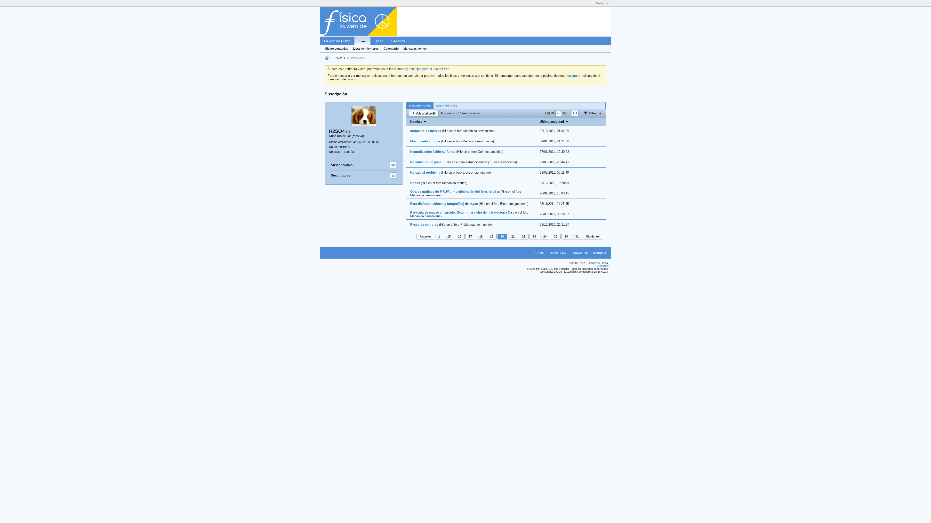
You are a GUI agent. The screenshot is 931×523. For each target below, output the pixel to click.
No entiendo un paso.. (426, 162)
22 (523, 236)
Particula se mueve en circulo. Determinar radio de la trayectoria (458, 212)
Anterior (425, 236)
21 (513, 236)
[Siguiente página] (576, 113)
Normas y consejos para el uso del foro (421, 69)
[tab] (419, 105)
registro (352, 79)
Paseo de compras (424, 224)
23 (534, 236)
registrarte (573, 75)
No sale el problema (425, 172)
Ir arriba (599, 253)
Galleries (398, 41)
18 (481, 236)
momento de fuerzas (425, 131)
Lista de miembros (366, 48)
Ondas (415, 183)
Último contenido (336, 48)
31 (577, 236)
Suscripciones (342, 165)
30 (566, 236)
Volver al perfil (425, 113)
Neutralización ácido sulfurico (432, 152)
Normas (539, 253)
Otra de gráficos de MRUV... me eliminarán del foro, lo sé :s (455, 191)
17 (470, 236)
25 (555, 236)
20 (502, 236)
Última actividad (552, 121)
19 (491, 236)
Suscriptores (340, 175)
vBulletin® (603, 265)
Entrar (600, 3)
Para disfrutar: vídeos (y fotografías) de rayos (444, 204)
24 (545, 236)
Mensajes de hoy (415, 48)
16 (459, 236)
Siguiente (592, 236)
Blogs (379, 41)
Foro (362, 41)
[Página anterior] (573, 113)
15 (449, 236)
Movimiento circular (425, 141)
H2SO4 (338, 57)
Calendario (391, 48)
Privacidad (580, 253)
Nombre (416, 121)
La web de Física (337, 41)
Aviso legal (558, 253)
